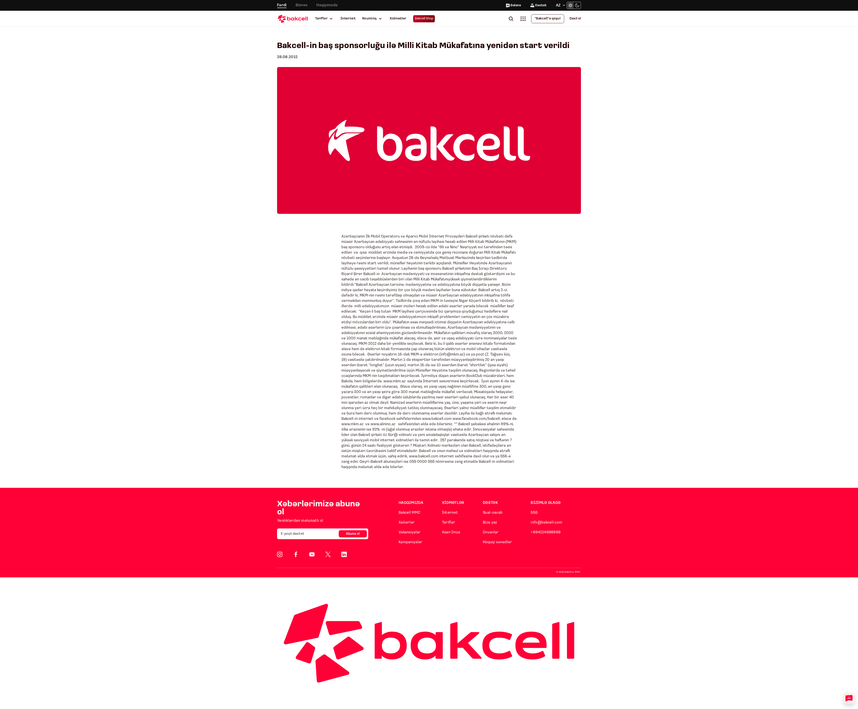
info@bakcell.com (546, 522)
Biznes (302, 5)
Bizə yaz (490, 522)
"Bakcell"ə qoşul (548, 18)
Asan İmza (451, 532)
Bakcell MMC (409, 513)
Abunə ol (353, 534)
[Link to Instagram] (279, 554)
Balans (516, 5)
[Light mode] (570, 5)
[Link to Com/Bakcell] (328, 554)
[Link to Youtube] (312, 554)
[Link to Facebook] (296, 554)
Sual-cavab (493, 513)
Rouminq (369, 18)
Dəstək (541, 5)
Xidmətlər (398, 18)
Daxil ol (575, 18)
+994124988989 (546, 532)
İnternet (348, 18)
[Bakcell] (292, 19)
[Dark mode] (577, 5)
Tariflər (321, 18)
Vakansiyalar (410, 532)
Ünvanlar (490, 532)
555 (534, 513)
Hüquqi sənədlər (497, 542)
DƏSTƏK (490, 503)
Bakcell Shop (424, 18)
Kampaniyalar (411, 542)
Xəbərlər (407, 522)
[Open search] (512, 19)
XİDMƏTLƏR (453, 503)
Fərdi (282, 5)
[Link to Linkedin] (344, 554)
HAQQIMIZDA (411, 503)
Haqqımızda (327, 5)
